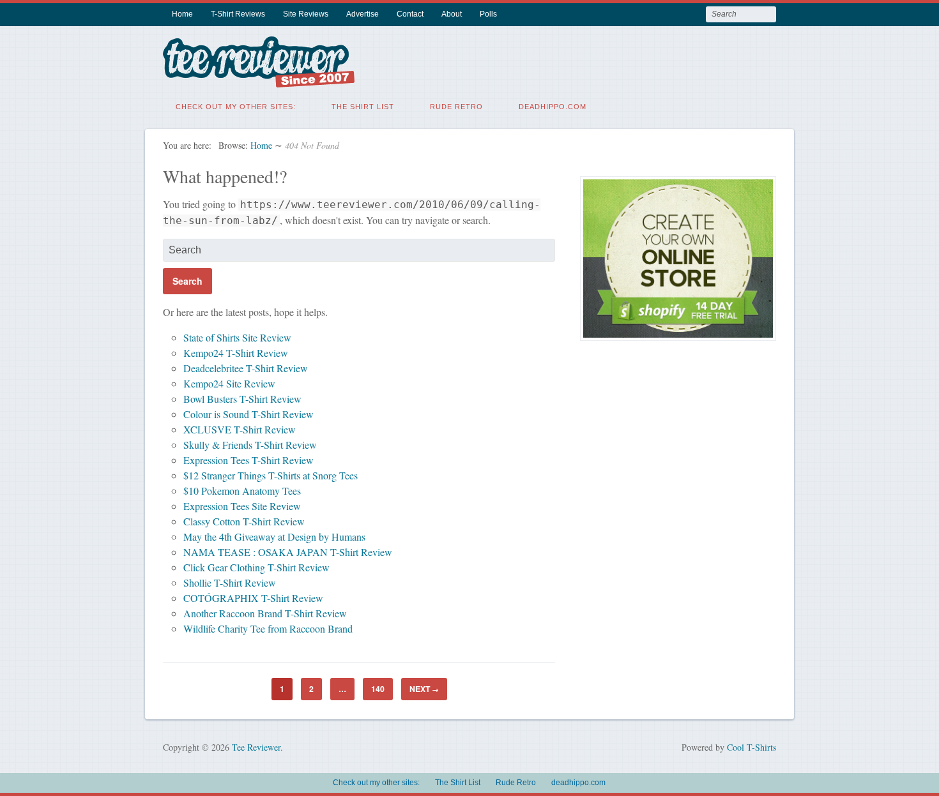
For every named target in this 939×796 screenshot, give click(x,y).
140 (378, 689)
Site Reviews (305, 14)
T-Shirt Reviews (238, 14)
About (451, 14)
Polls (488, 14)
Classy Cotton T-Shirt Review (244, 521)
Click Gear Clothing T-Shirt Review (256, 567)
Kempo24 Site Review (229, 383)
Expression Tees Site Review (242, 506)
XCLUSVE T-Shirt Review (239, 429)
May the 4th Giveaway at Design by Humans (274, 536)
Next (424, 689)
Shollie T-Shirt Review (229, 582)
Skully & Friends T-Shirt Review (250, 444)
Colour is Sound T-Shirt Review (248, 414)
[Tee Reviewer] (259, 79)
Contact (410, 14)
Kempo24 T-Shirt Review (235, 352)
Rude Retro (456, 106)
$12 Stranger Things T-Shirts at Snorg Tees (270, 475)
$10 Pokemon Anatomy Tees (242, 490)
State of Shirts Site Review (237, 337)
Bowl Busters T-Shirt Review (242, 398)
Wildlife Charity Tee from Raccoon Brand (268, 628)
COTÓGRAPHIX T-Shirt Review (253, 598)
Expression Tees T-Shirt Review (248, 460)
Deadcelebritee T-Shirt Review (245, 368)
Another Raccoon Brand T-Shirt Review (265, 613)
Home (182, 14)
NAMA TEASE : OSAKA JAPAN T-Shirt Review (287, 552)
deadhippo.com (552, 106)
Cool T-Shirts (751, 747)
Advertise (362, 14)
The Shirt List (363, 106)
